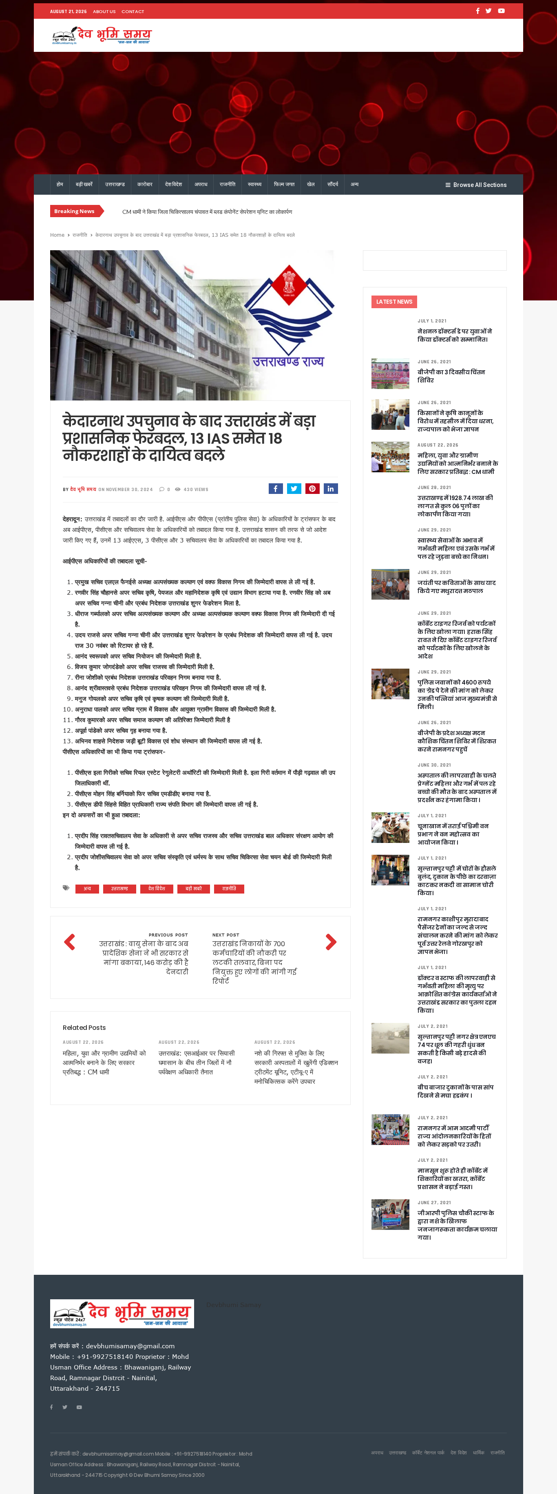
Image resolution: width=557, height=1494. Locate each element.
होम (60, 184)
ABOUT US (104, 11)
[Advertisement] (278, 113)
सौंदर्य (332, 184)
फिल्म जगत (284, 184)
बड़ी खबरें (84, 184)
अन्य (355, 184)
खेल (311, 184)
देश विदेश (173, 184)
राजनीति (227, 184)
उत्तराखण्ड (115, 184)
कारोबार (144, 184)
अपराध (201, 184)
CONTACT (133, 11)
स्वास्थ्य (254, 184)
